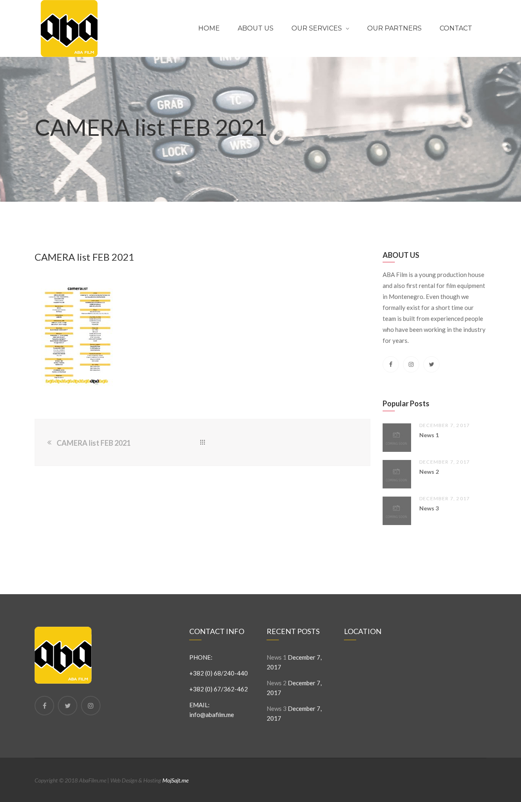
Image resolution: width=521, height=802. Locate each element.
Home (209, 28)
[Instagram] (91, 705)
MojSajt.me (175, 780)
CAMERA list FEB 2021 (94, 442)
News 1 (429, 435)
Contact (456, 28)
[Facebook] (44, 705)
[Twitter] (67, 705)
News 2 (429, 471)
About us (256, 28)
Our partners (394, 28)
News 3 (429, 508)
